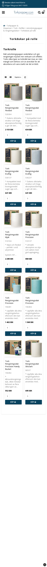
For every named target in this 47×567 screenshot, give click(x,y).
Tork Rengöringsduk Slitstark (32, 364)
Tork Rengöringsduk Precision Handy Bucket (12, 365)
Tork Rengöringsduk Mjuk (12, 234)
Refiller (22, 28)
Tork (15, 28)
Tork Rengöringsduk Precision (32, 234)
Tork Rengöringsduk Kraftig (12, 171)
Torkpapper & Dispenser (10, 26)
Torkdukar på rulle (28, 30)
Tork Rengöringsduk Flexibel (12, 108)
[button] (43, 12)
